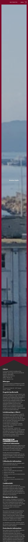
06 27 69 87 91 (13, 2)
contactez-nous (10, 379)
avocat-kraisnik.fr (9, 371)
